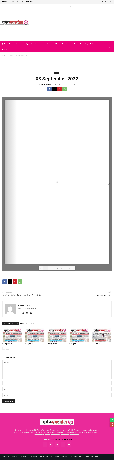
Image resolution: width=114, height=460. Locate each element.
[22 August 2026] (102, 335)
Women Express (46, 84)
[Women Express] (14, 22)
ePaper (10, 56)
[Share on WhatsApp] (112, 420)
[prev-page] (3, 348)
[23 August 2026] (12, 335)
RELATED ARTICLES (11, 324)
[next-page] (7, 348)
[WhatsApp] (64, 89)
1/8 (45, 268)
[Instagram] (105, 1)
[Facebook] (102, 1)
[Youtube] (110, 1)
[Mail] (28, 313)
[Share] (112, 424)
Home (4, 56)
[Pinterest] (59, 89)
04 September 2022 (104, 295)
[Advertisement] (71, 23)
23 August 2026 (7, 344)
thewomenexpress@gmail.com (61, 439)
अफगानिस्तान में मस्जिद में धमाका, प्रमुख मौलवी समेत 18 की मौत (21, 295)
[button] (109, 46)
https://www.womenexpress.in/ (27, 308)
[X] (108, 1)
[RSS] (57, 444)
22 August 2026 (97, 344)
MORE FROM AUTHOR (28, 324)
